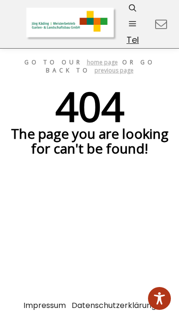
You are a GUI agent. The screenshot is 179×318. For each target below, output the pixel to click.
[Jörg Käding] (71, 24)
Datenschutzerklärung (114, 305)
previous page (114, 70)
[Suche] (132, 8)
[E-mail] (160, 24)
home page (102, 62)
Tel (132, 40)
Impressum (44, 305)
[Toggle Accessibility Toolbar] (159, 298)
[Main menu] (132, 24)
